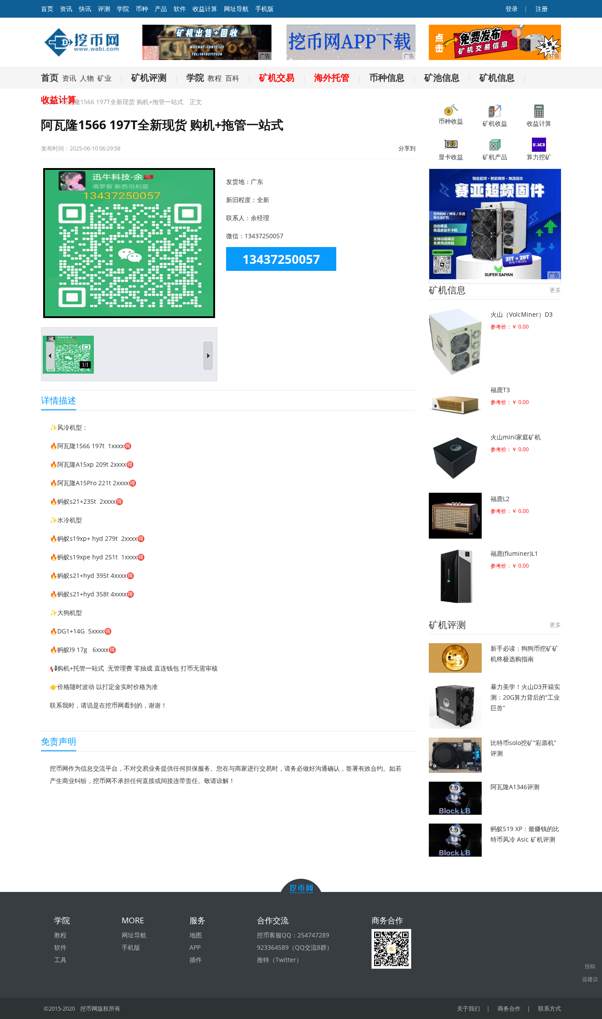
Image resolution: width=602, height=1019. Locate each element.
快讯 (85, 8)
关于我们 (468, 1008)
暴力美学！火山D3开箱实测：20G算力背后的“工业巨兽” (525, 697)
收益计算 (205, 8)
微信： (235, 236)
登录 (511, 8)
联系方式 (549, 1008)
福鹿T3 (500, 390)
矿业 (104, 78)
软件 (180, 8)
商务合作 (509, 1008)
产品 (161, 8)
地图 (196, 935)
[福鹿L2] (455, 516)
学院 (123, 8)
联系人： (238, 218)
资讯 (66, 8)
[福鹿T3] (455, 403)
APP (195, 947)
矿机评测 (149, 77)
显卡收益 (450, 157)
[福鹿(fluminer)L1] (455, 576)
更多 (555, 290)
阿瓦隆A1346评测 (515, 787)
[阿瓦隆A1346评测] (455, 798)
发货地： (238, 181)
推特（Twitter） (279, 959)
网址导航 (236, 8)
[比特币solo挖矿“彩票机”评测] (455, 755)
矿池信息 (442, 77)
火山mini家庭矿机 (516, 437)
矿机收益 (495, 123)
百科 (232, 78)
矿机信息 (497, 77)
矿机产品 (495, 157)
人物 (87, 78)
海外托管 (331, 77)
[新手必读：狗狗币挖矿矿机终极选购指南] (455, 658)
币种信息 (387, 77)
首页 (50, 77)
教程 (215, 78)
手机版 (264, 8)
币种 (142, 8)
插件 (196, 959)
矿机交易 (276, 77)
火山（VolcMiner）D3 (522, 314)
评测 (104, 8)
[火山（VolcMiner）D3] (455, 341)
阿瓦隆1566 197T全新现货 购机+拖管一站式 (122, 101)
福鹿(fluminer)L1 (514, 553)
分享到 (407, 148)
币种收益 (450, 121)
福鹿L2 (500, 499)
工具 (60, 959)
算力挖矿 (539, 157)
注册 (541, 8)
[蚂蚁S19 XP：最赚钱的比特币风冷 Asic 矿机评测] (455, 840)
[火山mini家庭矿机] (455, 457)
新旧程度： (241, 199)
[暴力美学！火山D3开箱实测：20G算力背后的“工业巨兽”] (455, 705)
